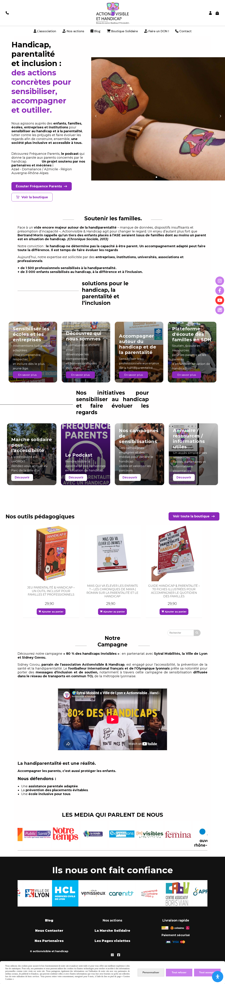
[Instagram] (219, 280)
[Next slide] (220, 116)
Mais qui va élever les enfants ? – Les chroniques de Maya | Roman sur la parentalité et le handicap (51, 591)
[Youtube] (219, 300)
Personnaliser (151, 972)
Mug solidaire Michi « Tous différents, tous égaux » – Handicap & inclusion (174, 591)
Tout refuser (179, 972)
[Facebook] (219, 290)
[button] (139, 177)
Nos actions (112, 920)
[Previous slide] (96, 116)
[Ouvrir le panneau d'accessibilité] (217, 976)
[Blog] (219, 310)
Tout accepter (207, 972)
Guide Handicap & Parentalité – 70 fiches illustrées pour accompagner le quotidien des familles (112, 591)
